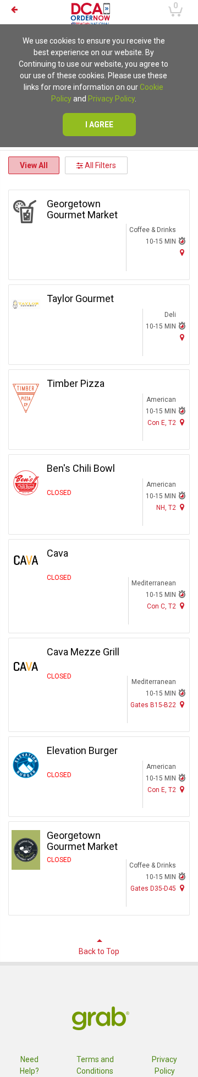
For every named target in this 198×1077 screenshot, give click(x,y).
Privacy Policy (111, 98)
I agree (99, 124)
